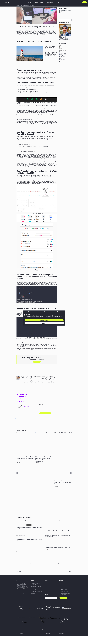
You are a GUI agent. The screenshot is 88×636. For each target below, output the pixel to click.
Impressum (61, 633)
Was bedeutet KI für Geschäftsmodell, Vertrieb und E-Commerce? (29, 527)
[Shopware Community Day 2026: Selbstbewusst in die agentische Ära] (58, 536)
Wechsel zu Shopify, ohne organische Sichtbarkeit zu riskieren (28, 563)
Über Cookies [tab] (58, 311)
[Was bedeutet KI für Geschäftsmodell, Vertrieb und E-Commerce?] (24, 520)
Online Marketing (19, 588)
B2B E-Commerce (25, 588)
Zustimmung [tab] (30, 311)
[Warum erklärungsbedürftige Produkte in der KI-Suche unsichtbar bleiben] (55, 520)
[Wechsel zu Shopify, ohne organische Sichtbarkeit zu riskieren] (29, 553)
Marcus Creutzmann (35, 375)
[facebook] (45, 583)
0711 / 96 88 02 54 (26, 407)
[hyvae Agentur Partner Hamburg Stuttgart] (63, 55)
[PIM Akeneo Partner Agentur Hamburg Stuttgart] (25, 621)
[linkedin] (16, 385)
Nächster (69, 571)
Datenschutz (47, 633)
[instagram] (59, 63)
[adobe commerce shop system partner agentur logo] (55, 617)
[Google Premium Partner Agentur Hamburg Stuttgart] (61, 45)
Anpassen (43, 323)
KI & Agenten (26, 587)
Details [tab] (44, 311)
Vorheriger (19, 571)
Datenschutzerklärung (29, 317)
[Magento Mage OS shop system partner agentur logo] (44, 617)
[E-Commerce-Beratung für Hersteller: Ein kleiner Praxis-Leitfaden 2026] (20, 535)
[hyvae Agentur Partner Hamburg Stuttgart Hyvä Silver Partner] (48, 606)
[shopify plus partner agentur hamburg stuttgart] (63, 50)
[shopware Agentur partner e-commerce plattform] (63, 53)
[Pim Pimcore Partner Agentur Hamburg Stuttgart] (44, 620)
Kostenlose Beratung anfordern (64, 39)
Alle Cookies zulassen (44, 320)
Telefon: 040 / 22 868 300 (63, 38)
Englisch (28, 353)
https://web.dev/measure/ (21, 140)
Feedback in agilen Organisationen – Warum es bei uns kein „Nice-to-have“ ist (62, 482)
